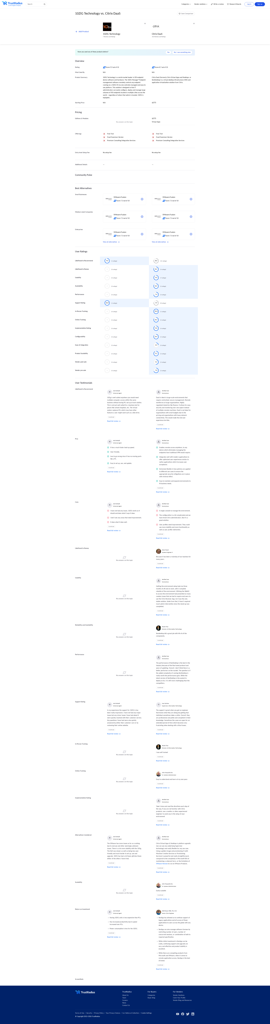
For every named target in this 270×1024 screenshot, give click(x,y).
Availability (79, 286)
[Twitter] (187, 1014)
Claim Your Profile (179, 998)
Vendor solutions (200, 4)
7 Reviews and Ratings (109, 36)
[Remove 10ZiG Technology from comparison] (145, 23)
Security (89, 1013)
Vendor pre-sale (80, 370)
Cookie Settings (146, 1013)
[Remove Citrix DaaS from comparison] (194, 23)
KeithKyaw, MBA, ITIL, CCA (169, 911)
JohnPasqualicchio (167, 772)
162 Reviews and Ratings (159, 36)
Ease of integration (81, 345)
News (124, 1003)
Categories (185, 4)
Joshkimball (116, 391)
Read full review (112, 421)
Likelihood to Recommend (84, 261)
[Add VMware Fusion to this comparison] (142, 199)
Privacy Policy (99, 1013)
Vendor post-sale (80, 362)
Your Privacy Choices (113, 1013)
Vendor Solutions (178, 995)
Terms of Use (79, 1013)
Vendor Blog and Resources (182, 1000)
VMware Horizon (162, 864)
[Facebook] (182, 1014)
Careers (125, 1000)
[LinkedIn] (192, 1014)
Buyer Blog (151, 998)
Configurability (80, 337)
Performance (79, 294)
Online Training (80, 320)
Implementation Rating (83, 328)
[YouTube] (177, 1014)
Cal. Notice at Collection (130, 1013)
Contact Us (126, 1005)
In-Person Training (81, 311)
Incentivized (111, 417)
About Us (125, 995)
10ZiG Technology (111, 34)
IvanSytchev (165, 703)
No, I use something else (182, 52)
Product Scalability (81, 353)
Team (124, 998)
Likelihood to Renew (82, 269)
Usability (78, 278)
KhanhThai (165, 626)
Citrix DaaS (157, 34)
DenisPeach (165, 550)
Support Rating (80, 303)
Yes (168, 52)
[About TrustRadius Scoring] (104, 67)
